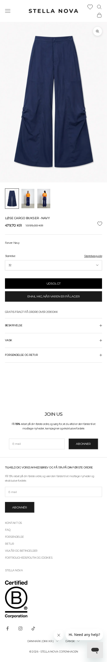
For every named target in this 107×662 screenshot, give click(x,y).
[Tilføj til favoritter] (53, 223)
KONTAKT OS (13, 523)
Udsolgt (54, 283)
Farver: (12, 243)
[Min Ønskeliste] (90, 7)
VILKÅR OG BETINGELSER (21, 550)
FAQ (7, 530)
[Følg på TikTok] (33, 628)
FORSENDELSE (14, 536)
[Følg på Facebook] (7, 628)
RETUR (9, 543)
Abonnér (19, 507)
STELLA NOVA (14, 570)
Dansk (70, 641)
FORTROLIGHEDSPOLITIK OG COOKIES (28, 557)
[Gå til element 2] (28, 198)
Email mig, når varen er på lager (53, 296)
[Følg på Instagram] (20, 628)
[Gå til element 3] (44, 198)
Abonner (83, 444)
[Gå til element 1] (12, 198)
